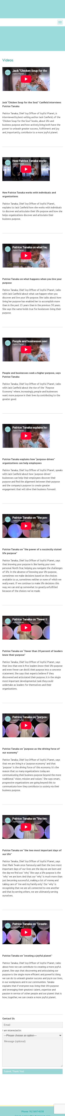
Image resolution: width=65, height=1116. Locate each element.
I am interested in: (12, 1030)
